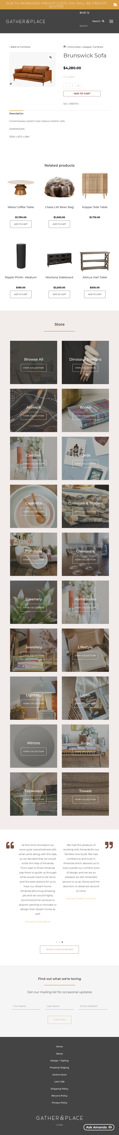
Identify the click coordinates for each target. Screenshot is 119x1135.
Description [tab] (16, 113)
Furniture (25, 46)
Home (59, 1046)
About (59, 1053)
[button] (56, 942)
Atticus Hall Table (95, 277)
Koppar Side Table (95, 207)
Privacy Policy (59, 1102)
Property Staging (59, 1067)
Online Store (59, 1074)
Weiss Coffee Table (21, 207)
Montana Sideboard (59, 277)
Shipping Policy (59, 1089)
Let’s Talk (59, 1081)
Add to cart (82, 93)
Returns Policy (59, 1095)
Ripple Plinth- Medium (21, 277)
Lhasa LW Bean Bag (59, 207)
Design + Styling (59, 1060)
